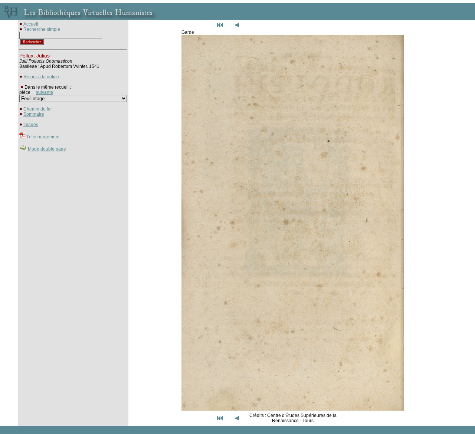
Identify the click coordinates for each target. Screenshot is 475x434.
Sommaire (33, 114)
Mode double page (47, 149)
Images (30, 124)
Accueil (30, 24)
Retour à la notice (41, 76)
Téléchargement (42, 136)
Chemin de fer (37, 109)
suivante (44, 92)
